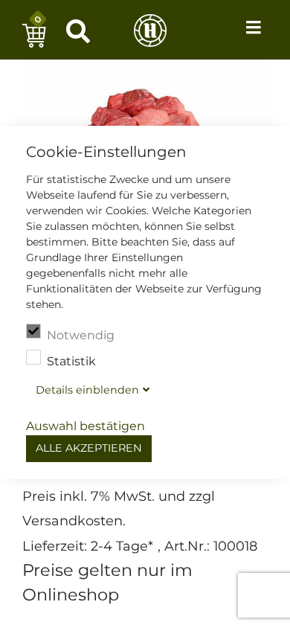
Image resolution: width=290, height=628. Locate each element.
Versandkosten (72, 520)
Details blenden (87, 390)
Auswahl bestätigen (85, 426)
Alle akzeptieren (89, 448)
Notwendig (81, 335)
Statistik (71, 361)
